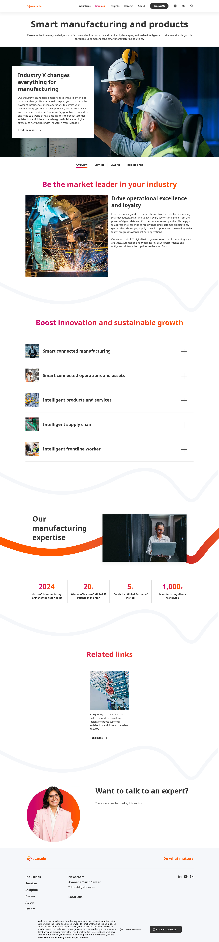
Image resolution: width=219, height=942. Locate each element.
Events (30, 909)
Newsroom (76, 877)
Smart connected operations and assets (84, 375)
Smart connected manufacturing (77, 351)
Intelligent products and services (77, 400)
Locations (75, 897)
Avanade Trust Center (84, 882)
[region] (109, 929)
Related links (135, 164)
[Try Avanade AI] (183, 6)
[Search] (192, 6)
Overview (81, 164)
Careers (128, 6)
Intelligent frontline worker (72, 449)
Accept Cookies (167, 929)
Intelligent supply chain (68, 424)
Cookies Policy (56, 937)
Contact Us (159, 5)
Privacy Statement (78, 937)
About (141, 6)
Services (100, 6)
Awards (115, 164)
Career (30, 896)
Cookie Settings (132, 929)
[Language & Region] (177, 6)
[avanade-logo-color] (34, 6)
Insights (114, 6)
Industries (84, 6)
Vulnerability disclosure (81, 887)
